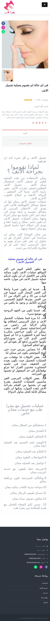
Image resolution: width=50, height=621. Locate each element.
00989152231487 (30, 554)
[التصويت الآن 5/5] (25, 99)
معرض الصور (44, 588)
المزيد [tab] (25, 133)
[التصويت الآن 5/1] (31, 99)
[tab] (25, 138)
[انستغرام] (3, 27)
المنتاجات (45, 583)
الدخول (45, 602)
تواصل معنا (44, 597)
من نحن (45, 593)
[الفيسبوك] (3, 23)
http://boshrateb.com (33, 562)
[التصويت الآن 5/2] (30, 99)
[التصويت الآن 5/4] (26, 99)
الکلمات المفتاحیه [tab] (25, 143)
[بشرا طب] (10, 6)
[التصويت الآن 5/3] (28, 99)
